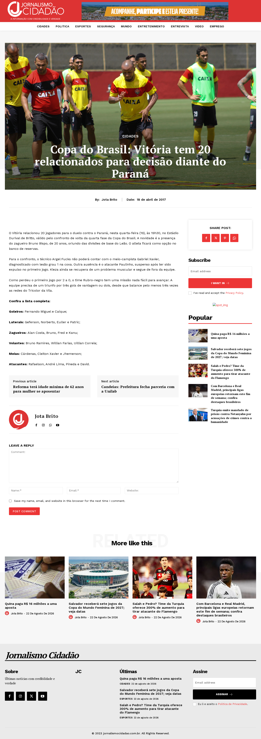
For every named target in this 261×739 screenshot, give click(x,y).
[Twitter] (215, 238)
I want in (218, 283)
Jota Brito (109, 199)
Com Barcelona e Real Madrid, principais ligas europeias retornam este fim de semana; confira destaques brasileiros (230, 394)
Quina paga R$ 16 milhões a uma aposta (230, 336)
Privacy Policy (234, 292)
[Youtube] (42, 696)
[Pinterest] (225, 238)
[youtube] (57, 424)
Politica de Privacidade (232, 704)
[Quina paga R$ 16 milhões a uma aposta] (197, 335)
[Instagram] (20, 696)
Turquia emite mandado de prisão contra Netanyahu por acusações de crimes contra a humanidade (231, 416)
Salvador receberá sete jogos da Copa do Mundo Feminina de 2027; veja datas (231, 353)
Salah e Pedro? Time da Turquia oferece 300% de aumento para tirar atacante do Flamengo (230, 372)
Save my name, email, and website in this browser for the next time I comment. (69, 500)
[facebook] (36, 424)
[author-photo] (7, 613)
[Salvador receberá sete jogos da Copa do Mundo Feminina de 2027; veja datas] (197, 353)
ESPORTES (126, 698)
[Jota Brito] (19, 419)
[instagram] (43, 424)
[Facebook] (206, 238)
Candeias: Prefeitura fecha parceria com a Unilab (138, 389)
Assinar (222, 694)
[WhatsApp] (234, 238)
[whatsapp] (50, 424)
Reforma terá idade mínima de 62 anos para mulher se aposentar (48, 389)
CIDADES (130, 136)
